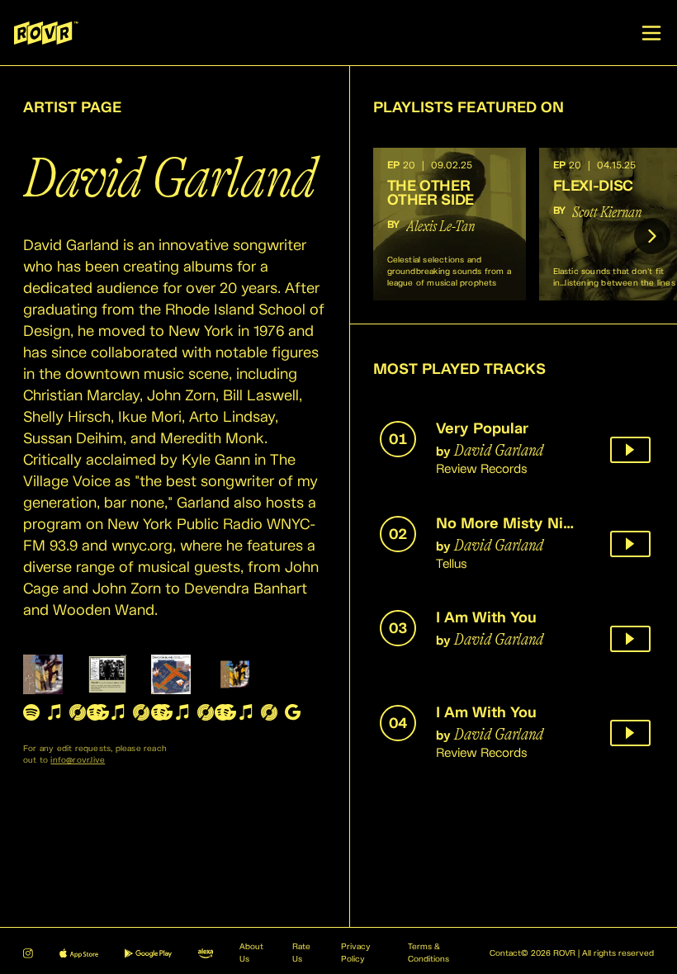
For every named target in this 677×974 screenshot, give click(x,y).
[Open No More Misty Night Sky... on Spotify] (95, 712)
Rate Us (301, 953)
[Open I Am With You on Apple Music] (182, 712)
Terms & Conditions (428, 953)
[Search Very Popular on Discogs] (77, 712)
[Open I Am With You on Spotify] (159, 712)
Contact (505, 953)
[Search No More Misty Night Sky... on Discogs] (141, 712)
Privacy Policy (356, 953)
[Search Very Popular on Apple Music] (54, 712)
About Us (251, 953)
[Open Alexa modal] (205, 953)
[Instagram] (28, 953)
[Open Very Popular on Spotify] (31, 712)
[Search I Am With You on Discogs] (205, 712)
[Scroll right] (652, 236)
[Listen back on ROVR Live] (630, 450)
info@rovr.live (77, 760)
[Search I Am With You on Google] (292, 712)
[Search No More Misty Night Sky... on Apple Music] (118, 712)
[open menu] (651, 33)
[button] (449, 224)
